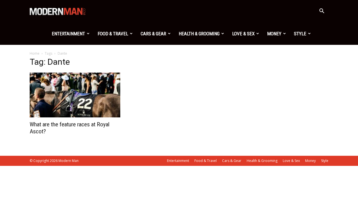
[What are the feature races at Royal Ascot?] (75, 95)
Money (274, 33)
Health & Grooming (199, 33)
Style (300, 33)
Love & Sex (243, 33)
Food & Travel (113, 33)
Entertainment (68, 33)
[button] (321, 11)
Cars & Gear (153, 33)
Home (34, 53)
